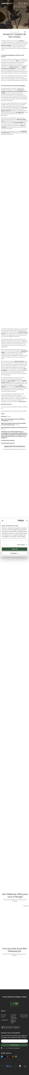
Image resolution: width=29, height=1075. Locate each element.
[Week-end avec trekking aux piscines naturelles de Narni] (7, 926)
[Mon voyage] (22, 3)
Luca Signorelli (11, 380)
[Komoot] (16, 1056)
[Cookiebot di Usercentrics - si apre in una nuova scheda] (18, 521)
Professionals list (24, 1016)
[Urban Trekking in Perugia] (14, 971)
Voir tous (25, 906)
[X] (5, 1056)
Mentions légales (24, 1015)
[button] (27, 3)
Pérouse (21, 40)
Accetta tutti (15, 549)
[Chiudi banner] (26, 520)
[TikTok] (10, 1056)
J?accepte (11, 1048)
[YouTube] (13, 1056)
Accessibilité (13, 1015)
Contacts (3, 1016)
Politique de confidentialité (14, 1017)
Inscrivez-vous (14, 1045)
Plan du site (3, 1015)
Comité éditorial (4, 1020)
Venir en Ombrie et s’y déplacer (11, 1027)
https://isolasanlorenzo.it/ (8, 443)
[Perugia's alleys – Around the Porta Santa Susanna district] (5, 971)
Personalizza (14, 553)
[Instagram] (7, 1056)
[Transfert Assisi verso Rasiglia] (19, 926)
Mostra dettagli (21, 544)
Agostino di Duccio (19, 361)
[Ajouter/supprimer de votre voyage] (11, 911)
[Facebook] (2, 1056)
